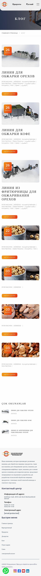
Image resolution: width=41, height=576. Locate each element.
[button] (38, 4)
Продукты (16, 4)
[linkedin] (28, 571)
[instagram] (15, 571)
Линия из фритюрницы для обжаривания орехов (22, 431)
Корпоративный (7, 528)
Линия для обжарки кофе (21, 420)
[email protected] (11, 513)
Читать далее (9, 94)
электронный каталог (8, 553)
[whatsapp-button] (6, 571)
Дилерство (5, 536)
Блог (3, 541)
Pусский (29, 4)
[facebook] (19, 571)
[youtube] (23, 571)
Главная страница (10, 33)
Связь (3, 549)
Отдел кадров (6, 545)
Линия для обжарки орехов (22, 410)
